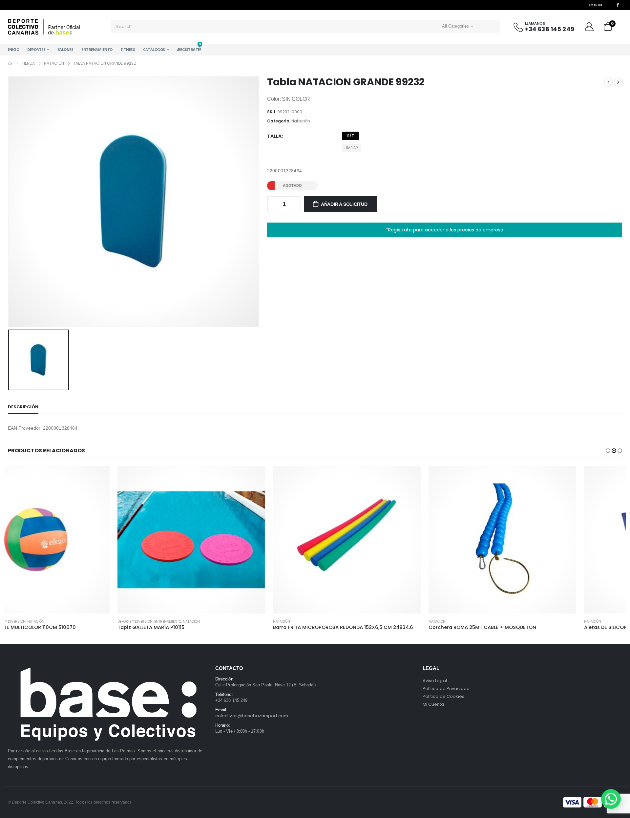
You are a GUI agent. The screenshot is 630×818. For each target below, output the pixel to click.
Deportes (36, 49)
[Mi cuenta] (589, 26)
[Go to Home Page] (10, 63)
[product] (82, 540)
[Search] (489, 26)
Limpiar (351, 147)
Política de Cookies (443, 696)
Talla (274, 136)
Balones (65, 49)
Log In (595, 5)
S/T (350, 136)
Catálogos (154, 49)
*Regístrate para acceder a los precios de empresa (444, 229)
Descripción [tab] (23, 407)
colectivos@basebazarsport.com (251, 716)
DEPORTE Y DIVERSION (25, 621)
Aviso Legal (435, 681)
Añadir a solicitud (344, 204)
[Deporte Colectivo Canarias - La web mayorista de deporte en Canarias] (44, 27)
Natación (300, 121)
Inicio (13, 49)
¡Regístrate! (188, 48)
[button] (608, 451)
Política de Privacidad (446, 688)
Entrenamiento (97, 49)
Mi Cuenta (433, 704)
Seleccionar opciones (145, 477)
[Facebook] (618, 5)
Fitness (128, 49)
